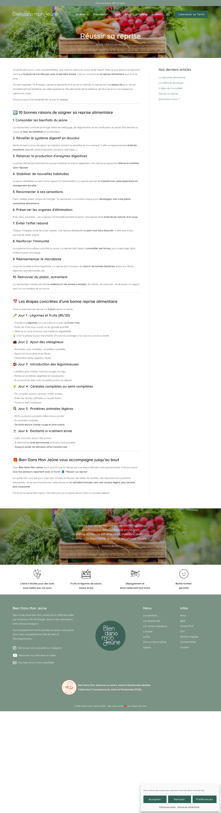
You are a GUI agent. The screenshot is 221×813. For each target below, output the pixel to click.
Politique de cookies (167, 807)
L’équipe (147, 631)
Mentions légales (189, 636)
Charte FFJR (186, 626)
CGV (182, 631)
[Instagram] (168, 14)
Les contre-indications (155, 626)
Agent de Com (139, 705)
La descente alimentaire (172, 77)
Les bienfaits (150, 615)
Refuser (179, 799)
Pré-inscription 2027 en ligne (110, 3)
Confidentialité (188, 641)
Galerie (147, 647)
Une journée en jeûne (154, 641)
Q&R (182, 620)
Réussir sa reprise (168, 93)
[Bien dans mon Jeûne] (35, 14)
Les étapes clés (151, 620)
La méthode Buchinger (171, 82)
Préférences (204, 799)
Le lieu (146, 636)
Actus (183, 615)
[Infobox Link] (110, 687)
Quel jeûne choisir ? (169, 99)
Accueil (99, 44)
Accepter (155, 799)
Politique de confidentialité (188, 807)
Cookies (184, 647)
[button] (86, 14)
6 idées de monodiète (171, 88)
